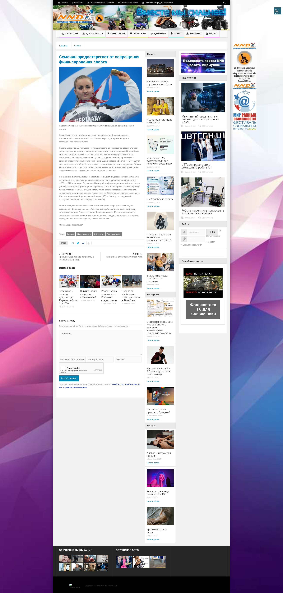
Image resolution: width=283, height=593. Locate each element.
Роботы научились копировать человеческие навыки (202, 212)
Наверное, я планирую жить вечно (159, 121)
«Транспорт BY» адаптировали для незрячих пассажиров (159, 161)
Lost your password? (192, 245)
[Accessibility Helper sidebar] (277, 10)
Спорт (178, 33)
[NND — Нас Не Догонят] (80, 18)
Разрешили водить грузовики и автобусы (159, 83)
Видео (213, 33)
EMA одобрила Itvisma (160, 199)
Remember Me (213, 236)
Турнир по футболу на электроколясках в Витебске (132, 295)
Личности (139, 33)
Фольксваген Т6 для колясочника (203, 309)
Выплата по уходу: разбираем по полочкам (157, 278)
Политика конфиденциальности (159, 3)
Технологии (117, 33)
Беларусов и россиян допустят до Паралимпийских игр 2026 (68, 297)
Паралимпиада (113, 234)
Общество (71, 33)
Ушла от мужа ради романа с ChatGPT (158, 493)
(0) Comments (207, 126)
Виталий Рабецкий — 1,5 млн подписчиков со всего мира (158, 371)
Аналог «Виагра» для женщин (159, 454)
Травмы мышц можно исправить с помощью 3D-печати (76, 257)
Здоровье (160, 33)
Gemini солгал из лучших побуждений (158, 411)
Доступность (94, 33)
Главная (64, 3)
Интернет (196, 33)
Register (211, 242)
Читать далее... (154, 91)
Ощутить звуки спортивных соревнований (88, 294)
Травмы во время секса (157, 531)
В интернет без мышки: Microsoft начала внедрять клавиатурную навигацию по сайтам (160, 327)
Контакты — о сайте (129, 3)
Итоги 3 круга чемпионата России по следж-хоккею (109, 295)
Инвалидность (84, 234)
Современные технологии (102, 3)
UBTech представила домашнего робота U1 (196, 166)
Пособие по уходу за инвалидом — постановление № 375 (159, 237)
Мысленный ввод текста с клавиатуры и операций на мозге (200, 119)
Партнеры (78, 3)
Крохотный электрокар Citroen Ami (124, 255)
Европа (70, 234)
